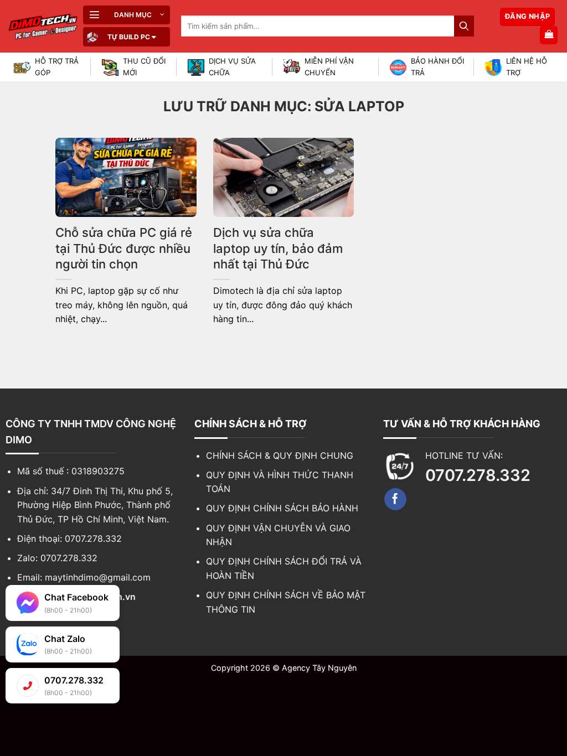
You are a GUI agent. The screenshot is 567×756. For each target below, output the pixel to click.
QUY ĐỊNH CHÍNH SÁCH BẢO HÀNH (282, 508)
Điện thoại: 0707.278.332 (69, 538)
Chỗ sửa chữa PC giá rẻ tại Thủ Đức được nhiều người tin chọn (123, 248)
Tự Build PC (129, 37)
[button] (126, 15)
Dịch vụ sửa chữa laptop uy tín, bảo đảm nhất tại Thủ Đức (278, 248)
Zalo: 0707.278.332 (57, 557)
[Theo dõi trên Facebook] (395, 499)
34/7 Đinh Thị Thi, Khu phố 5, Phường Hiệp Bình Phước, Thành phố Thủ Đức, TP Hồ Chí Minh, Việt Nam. (95, 505)
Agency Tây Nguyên (319, 667)
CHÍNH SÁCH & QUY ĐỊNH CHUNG (279, 455)
